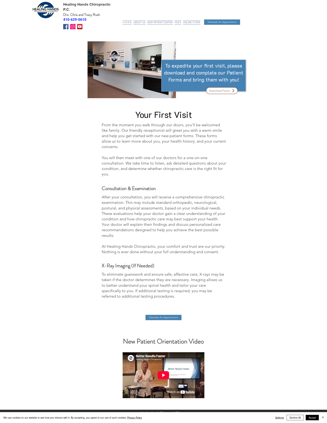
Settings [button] (279, 417)
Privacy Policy (134, 417)
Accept (312, 417)
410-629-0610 (74, 19)
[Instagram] (72, 26)
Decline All (295, 417)
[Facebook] (65, 26)
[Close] (323, 417)
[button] (160, 22)
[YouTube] (79, 26)
